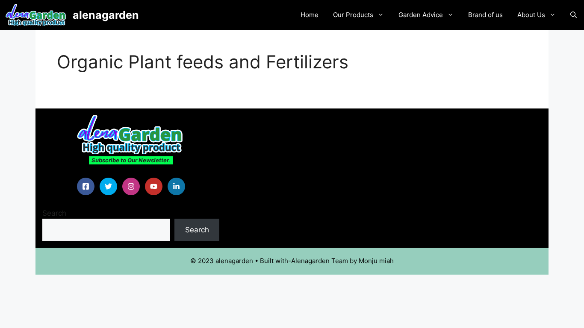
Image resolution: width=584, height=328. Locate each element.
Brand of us (485, 15)
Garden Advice (420, 15)
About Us (531, 15)
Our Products (353, 15)
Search (54, 213)
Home (310, 15)
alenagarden (106, 15)
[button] (573, 15)
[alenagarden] (36, 15)
